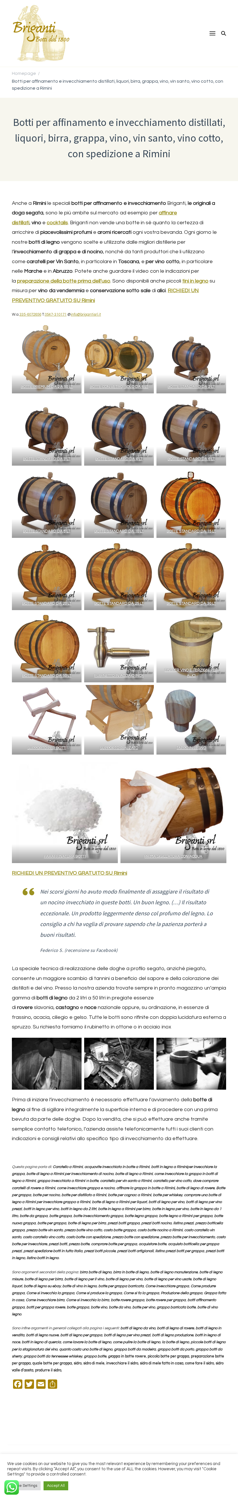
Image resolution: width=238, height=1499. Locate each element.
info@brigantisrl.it (86, 314)
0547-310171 (55, 314)
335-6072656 (30, 314)
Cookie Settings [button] (24, 1486)
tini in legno (195, 281)
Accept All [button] (56, 1486)
